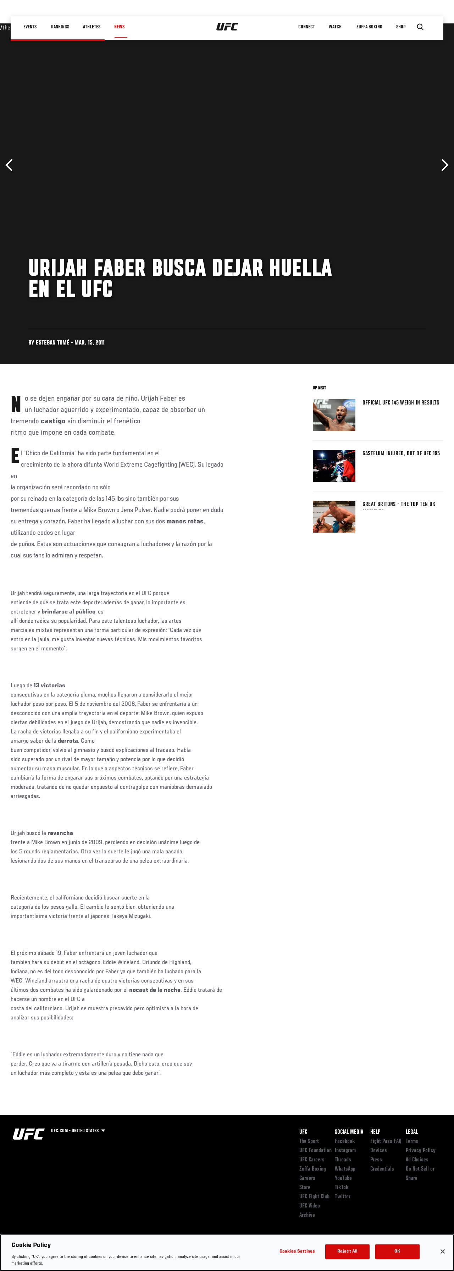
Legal (412, 1132)
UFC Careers (312, 1160)
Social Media (349, 1132)
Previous (11, 165)
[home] (227, 27)
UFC (303, 1132)
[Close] (442, 1251)
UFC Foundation (315, 1151)
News (119, 27)
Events (30, 27)
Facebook (345, 1141)
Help (375, 1132)
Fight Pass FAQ (386, 1141)
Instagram (345, 1151)
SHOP (400, 27)
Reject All (347, 1251)
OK (397, 1251)
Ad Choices (417, 1160)
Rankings (60, 27)
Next (442, 165)
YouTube (343, 1178)
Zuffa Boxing (369, 27)
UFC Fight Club (314, 1197)
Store (304, 1187)
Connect (306, 27)
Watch (335, 27)
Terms (412, 1141)
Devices (378, 1151)
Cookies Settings (297, 1251)
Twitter (342, 1197)
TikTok (342, 1187)
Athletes (91, 27)
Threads (343, 1160)
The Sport (309, 1141)
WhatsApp (345, 1169)
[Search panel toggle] (420, 27)
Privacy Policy (421, 1151)
